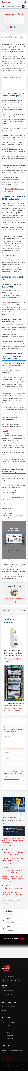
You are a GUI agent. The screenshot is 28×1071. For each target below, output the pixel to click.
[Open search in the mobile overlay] (16, 6)
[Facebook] (4, 27)
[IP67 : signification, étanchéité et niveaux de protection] (14, 804)
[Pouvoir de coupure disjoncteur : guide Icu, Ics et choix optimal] (14, 871)
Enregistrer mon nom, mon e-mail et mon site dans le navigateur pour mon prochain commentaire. (13, 774)
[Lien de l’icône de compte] (25, 2)
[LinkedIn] (15, 980)
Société (9, 1032)
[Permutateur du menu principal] (3, 6)
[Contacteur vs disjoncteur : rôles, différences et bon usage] (14, 853)
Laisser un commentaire (17, 14)
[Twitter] (8, 27)
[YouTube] (7, 980)
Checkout (9, 1029)
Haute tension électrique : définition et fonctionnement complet (12, 894)
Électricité (19, 708)
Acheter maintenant (14, 550)
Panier (8, 1025)
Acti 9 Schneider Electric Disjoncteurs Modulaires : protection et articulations (13, 653)
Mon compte (10, 1022)
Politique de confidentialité (14, 1035)
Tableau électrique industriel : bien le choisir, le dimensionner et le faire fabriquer (13, 840)
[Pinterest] (11, 27)
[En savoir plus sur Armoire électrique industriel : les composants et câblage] (14, 683)
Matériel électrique (9, 710)
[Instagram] (19, 980)
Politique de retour (12, 1039)
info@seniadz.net (9, 1058)
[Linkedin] (14, 27)
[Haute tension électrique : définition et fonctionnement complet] (14, 888)
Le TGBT (5, 431)
